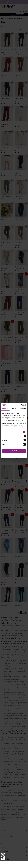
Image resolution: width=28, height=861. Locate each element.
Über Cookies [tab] (23, 408)
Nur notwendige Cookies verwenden (14, 454)
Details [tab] (14, 408)
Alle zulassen (14, 450)
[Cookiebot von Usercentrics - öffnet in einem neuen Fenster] (20, 405)
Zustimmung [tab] (5, 408)
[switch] (24, 436)
